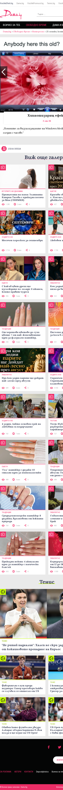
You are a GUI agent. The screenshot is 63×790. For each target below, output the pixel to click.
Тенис (46, 582)
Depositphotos (42, 772)
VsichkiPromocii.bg (35, 3)
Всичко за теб (11, 24)
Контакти (28, 772)
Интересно (38, 31)
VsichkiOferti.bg (6, 3)
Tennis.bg (51, 3)
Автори (17, 772)
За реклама (5, 772)
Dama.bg (20, 3)
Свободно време (36, 24)
